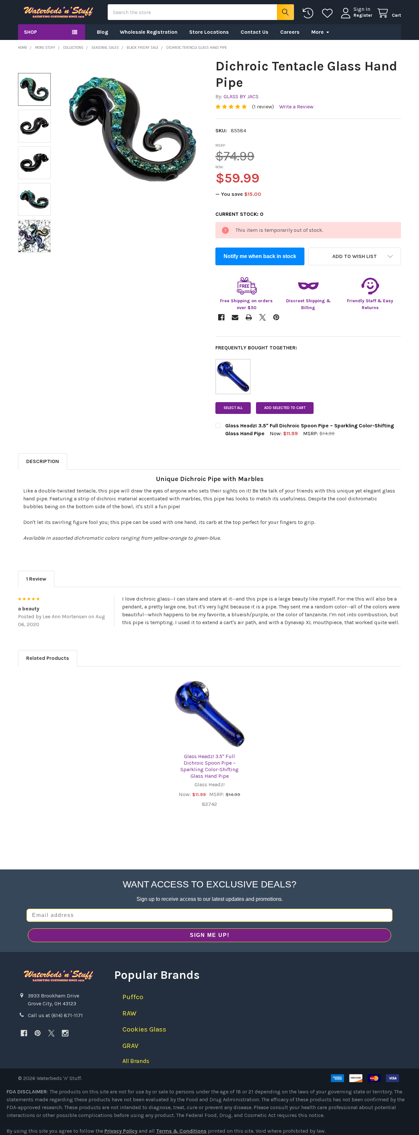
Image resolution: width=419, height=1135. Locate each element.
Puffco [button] (132, 997)
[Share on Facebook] (221, 317)
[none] (132, 129)
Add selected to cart (284, 408)
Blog (102, 32)
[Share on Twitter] (262, 317)
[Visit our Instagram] (65, 1033)
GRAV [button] (130, 1046)
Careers (290, 32)
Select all (233, 408)
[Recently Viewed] (309, 13)
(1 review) (263, 106)
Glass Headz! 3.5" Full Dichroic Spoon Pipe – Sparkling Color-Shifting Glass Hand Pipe (209, 766)
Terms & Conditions (181, 1131)
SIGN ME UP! (209, 935)
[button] (354, 256)
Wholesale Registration (148, 32)
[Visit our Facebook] (24, 1033)
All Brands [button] (135, 1061)
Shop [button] (30, 32)
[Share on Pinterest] (276, 317)
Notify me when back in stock (260, 256)
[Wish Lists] (329, 13)
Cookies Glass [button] (144, 1029)
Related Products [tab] (47, 658)
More (317, 32)
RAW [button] (129, 1013)
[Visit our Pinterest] (38, 1033)
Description (42, 461)
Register (363, 15)
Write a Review (296, 106)
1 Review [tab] (36, 579)
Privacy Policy (120, 1131)
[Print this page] (249, 317)
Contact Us (254, 32)
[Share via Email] (235, 317)
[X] (51, 1033)
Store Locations (209, 32)
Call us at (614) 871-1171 (55, 1015)
